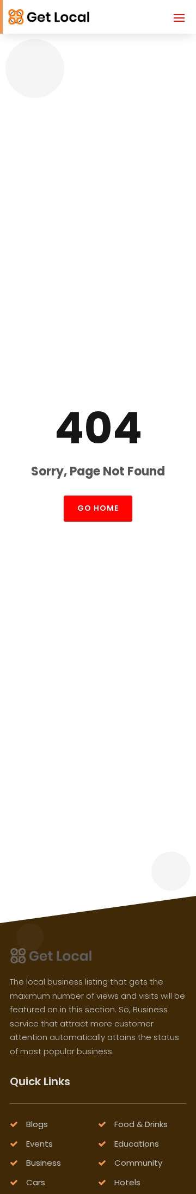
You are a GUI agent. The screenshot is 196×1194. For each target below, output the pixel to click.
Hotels (127, 1182)
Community (138, 1162)
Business (43, 1162)
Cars (35, 1182)
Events (39, 1143)
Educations (136, 1143)
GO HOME (98, 508)
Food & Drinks (141, 1124)
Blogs (37, 1124)
